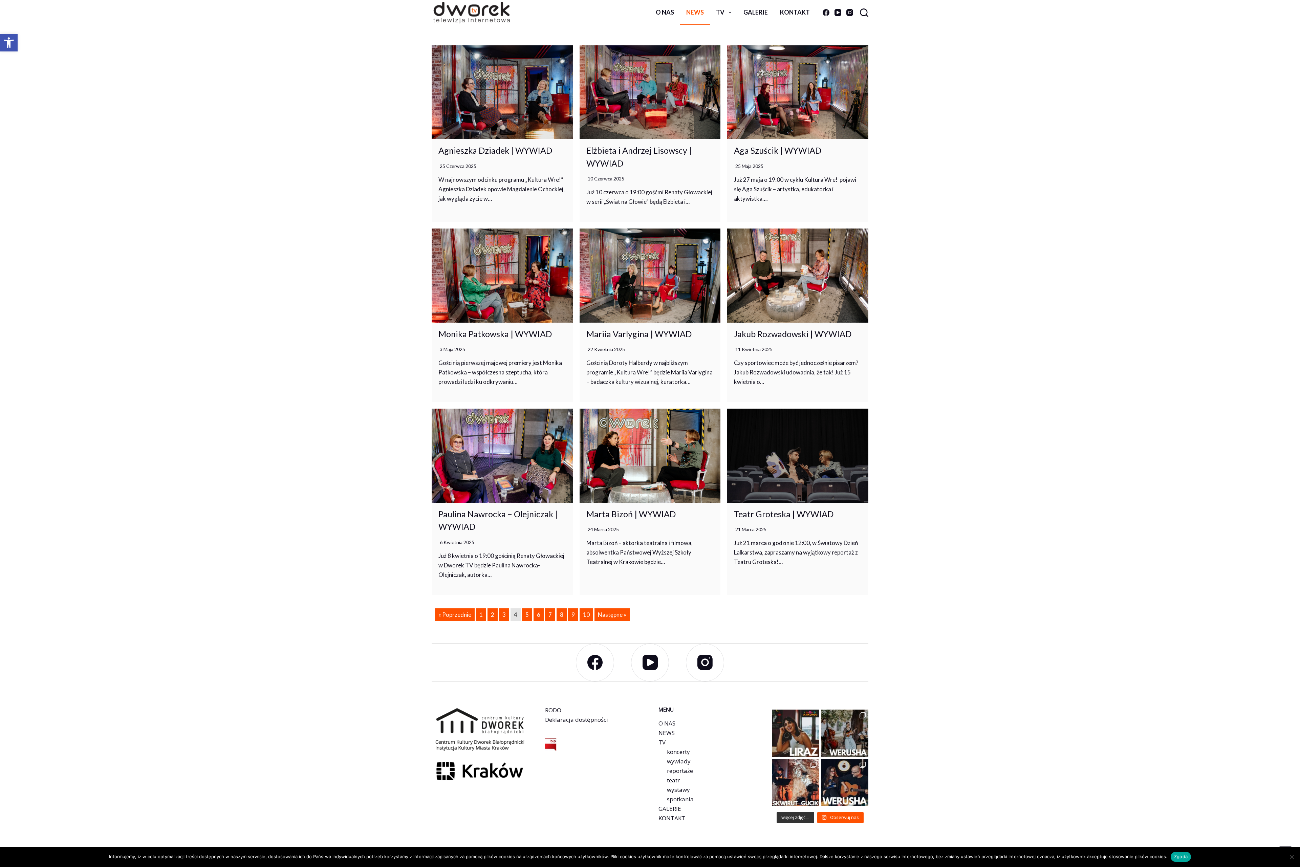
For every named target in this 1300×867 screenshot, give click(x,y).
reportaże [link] (680, 771)
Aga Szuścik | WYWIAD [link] (777, 150)
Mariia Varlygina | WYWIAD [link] (639, 334)
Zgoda (1181, 856)
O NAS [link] (666, 723)
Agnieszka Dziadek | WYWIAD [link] (495, 150)
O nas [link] (665, 12)
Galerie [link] (755, 12)
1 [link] (481, 614)
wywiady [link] (679, 761)
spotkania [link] (680, 799)
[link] (9, 42)
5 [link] (527, 614)
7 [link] (550, 614)
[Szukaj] (864, 12)
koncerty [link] (678, 752)
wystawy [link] (678, 790)
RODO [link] (553, 710)
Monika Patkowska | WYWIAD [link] (495, 334)
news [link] (695, 12)
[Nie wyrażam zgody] (1291, 856)
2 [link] (492, 614)
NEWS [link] (666, 733)
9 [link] (573, 614)
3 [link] (504, 614)
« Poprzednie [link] (454, 614)
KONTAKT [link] (671, 818)
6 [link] (538, 614)
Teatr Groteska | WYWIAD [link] (783, 514)
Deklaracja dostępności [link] (576, 719)
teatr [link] (673, 780)
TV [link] (720, 12)
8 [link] (561, 614)
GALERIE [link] (669, 808)
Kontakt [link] (795, 12)
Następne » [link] (612, 614)
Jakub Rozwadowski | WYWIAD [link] (792, 334)
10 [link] (586, 614)
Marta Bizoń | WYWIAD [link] (631, 514)
